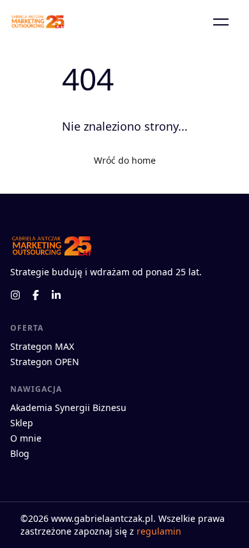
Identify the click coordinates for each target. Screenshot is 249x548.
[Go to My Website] (37, 21)
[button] (221, 21)
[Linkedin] (56, 295)
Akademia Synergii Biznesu (68, 407)
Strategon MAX (42, 346)
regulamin (159, 531)
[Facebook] (36, 295)
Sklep (21, 423)
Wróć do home (125, 160)
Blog (19, 453)
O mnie (26, 438)
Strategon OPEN (44, 362)
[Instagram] (15, 295)
